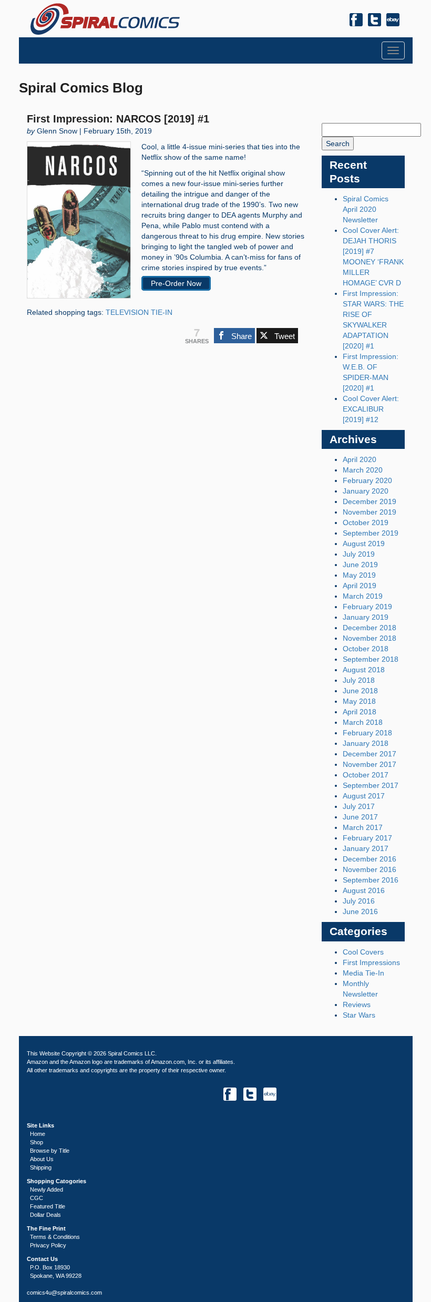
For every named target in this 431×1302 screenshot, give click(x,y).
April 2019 (359, 585)
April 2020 (359, 459)
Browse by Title (49, 1150)
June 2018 (360, 690)
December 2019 (369, 501)
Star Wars (359, 1015)
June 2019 (360, 564)
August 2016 (364, 890)
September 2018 (370, 659)
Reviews (357, 1004)
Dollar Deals (45, 1215)
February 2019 (367, 606)
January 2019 (365, 617)
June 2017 (360, 817)
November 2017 (369, 764)
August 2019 (364, 543)
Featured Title (47, 1206)
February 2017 (367, 838)
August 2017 (364, 796)
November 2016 (369, 869)
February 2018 (367, 733)
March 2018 (363, 722)
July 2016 (359, 901)
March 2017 (363, 827)
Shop (36, 1142)
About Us (42, 1159)
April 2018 (359, 712)
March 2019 (363, 596)
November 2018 (369, 638)
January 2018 (365, 743)
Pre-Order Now (176, 283)
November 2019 (369, 512)
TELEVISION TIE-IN (139, 312)
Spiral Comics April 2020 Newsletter (365, 209)
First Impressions (371, 962)
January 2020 (365, 491)
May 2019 (359, 575)
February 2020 (367, 480)
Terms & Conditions (55, 1237)
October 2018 (365, 648)
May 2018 (359, 701)
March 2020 (363, 470)
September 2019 (370, 533)
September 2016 (370, 880)
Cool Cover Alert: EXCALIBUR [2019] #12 (371, 409)
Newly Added (46, 1189)
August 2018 (364, 669)
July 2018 (359, 680)
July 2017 (359, 806)
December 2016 (369, 859)
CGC (36, 1198)
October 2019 (365, 522)
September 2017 (370, 785)
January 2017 (365, 848)
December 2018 (369, 627)
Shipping (41, 1167)
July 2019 (359, 554)
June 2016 (360, 911)
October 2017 (365, 775)
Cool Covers (363, 952)
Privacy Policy (48, 1245)
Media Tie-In (363, 973)
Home (37, 1134)
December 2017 (369, 754)
